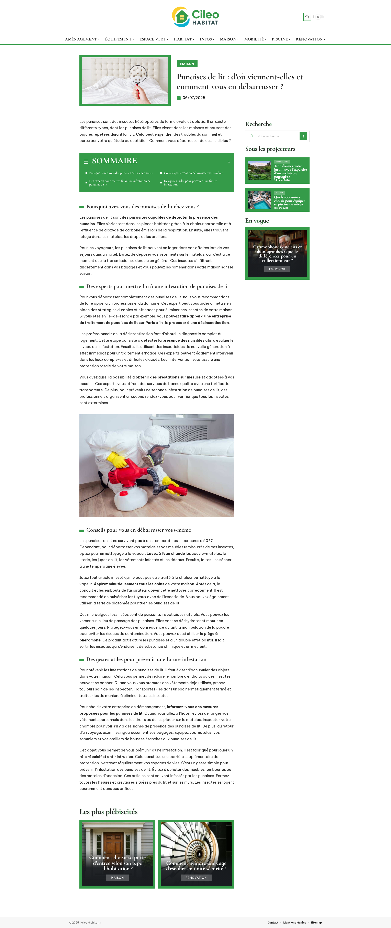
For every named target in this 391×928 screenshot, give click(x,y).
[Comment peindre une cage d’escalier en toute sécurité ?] (196, 854)
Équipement (277, 269)
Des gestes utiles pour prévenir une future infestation (190, 182)
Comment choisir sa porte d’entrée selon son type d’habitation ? (117, 863)
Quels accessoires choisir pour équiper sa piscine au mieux (289, 201)
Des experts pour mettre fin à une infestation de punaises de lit (120, 182)
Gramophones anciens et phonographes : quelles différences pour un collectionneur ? (277, 253)
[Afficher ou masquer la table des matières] (183, 162)
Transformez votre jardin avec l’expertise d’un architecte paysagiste (290, 171)
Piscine (279, 193)
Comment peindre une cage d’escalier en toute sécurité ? (196, 866)
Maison (187, 64)
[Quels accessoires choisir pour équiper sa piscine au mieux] (259, 200)
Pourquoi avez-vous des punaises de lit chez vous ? (121, 173)
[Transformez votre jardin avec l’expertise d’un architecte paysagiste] (259, 170)
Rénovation (196, 877)
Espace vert (282, 161)
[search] (307, 17)
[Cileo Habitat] (195, 17)
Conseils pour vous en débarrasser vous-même (193, 173)
